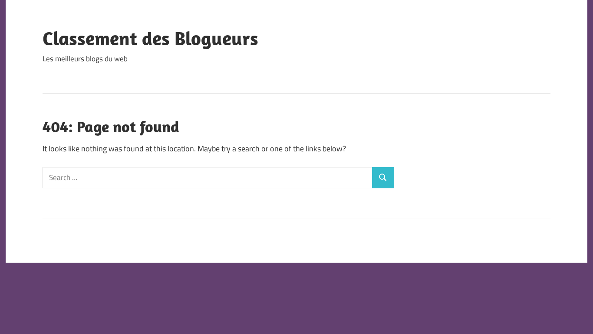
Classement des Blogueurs (150, 38)
